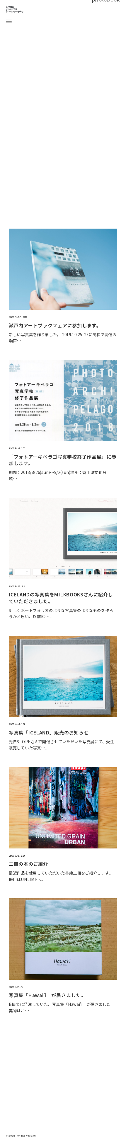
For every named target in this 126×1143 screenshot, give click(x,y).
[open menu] (6, 21)
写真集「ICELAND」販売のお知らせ (48, 732)
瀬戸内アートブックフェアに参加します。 (55, 325)
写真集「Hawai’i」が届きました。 (47, 995)
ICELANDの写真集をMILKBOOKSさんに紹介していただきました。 (61, 597)
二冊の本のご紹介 (28, 863)
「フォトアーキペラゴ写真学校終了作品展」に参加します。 (62, 460)
